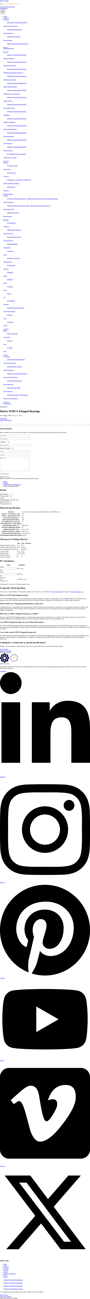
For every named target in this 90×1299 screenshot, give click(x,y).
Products (6, 52)
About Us (6, 18)
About (5, 1265)
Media (5, 330)
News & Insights (7, 337)
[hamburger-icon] (2, 11)
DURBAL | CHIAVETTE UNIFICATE (11, 183)
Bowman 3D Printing (8, 40)
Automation (6, 304)
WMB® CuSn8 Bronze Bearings (10, 86)
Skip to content (4, 1)
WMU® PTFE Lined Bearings (10, 65)
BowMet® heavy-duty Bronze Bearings (12, 93)
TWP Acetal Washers (8, 143)
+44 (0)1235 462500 (57, 592)
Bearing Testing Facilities (9, 209)
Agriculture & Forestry (8, 240)
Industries (6, 220)
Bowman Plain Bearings (9, 370)
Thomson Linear (7, 169)
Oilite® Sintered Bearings (9, 58)
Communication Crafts (50, 1292)
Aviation (5, 325)
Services (6, 195)
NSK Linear (6, 190)
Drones (5, 318)
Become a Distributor (9, 1273)
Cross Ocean (6, 176)
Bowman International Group (12, 4)
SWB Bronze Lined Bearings (9, 122)
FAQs (5, 1275)
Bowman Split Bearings (8, 33)
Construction (6, 226)
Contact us (6, 402)
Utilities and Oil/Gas (8, 261)
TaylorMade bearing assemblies (10, 157)
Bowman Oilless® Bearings (9, 108)
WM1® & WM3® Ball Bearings (10, 129)
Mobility (5, 276)
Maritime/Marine (7, 247)
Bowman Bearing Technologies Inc (9, 48)
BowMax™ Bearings (8, 100)
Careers (6, 355)
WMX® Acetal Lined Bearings (10, 79)
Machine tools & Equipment (9, 311)
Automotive (6, 269)
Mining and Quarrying (8, 233)
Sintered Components (8, 150)
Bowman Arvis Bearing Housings (10, 26)
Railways (5, 254)
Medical (5, 283)
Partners (6, 162)
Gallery (5, 351)
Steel (5, 297)
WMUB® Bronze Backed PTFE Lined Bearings (13, 72)
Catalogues (7, 356)
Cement (5, 290)
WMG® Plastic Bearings (9, 136)
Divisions (6, 19)
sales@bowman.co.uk (77, 592)
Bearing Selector (8, 194)
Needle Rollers (7, 115)
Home (5, 16)
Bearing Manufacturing (9, 202)
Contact (6, 1277)
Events (5, 344)
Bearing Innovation (8, 216)
